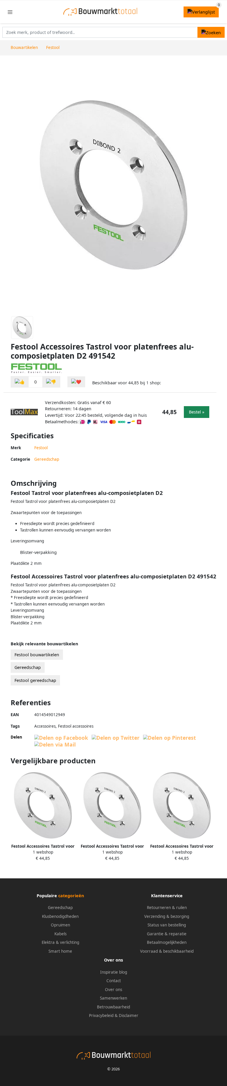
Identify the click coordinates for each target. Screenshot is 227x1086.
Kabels (60, 933)
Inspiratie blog (113, 972)
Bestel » (196, 412)
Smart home (60, 951)
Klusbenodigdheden (60, 916)
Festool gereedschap (35, 680)
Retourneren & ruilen (167, 907)
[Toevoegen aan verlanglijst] (76, 381)
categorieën (71, 895)
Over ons (113, 989)
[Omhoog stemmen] (20, 381)
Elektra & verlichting (60, 942)
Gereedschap (46, 459)
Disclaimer (128, 1015)
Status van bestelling (166, 925)
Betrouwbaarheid (113, 1007)
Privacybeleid (101, 1015)
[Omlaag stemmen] (51, 381)
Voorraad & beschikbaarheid (167, 951)
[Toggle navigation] (10, 12)
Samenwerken (113, 998)
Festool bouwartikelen (36, 654)
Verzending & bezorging (166, 916)
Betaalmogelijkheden (167, 942)
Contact (113, 980)
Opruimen (60, 925)
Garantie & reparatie (167, 933)
